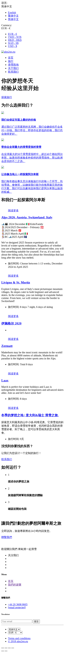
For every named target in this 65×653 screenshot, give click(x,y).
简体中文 (13, 19)
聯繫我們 (6, 537)
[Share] (6, 647)
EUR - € (12, 34)
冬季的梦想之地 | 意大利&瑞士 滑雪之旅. (30, 415)
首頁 (10, 581)
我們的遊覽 (14, 584)
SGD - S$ (13, 43)
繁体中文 (13, 15)
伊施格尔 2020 (11, 323)
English (12, 12)
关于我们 (13, 68)
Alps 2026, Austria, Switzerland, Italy (26, 217)
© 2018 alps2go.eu (18, 641)
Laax (4, 380)
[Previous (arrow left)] (2, 650)
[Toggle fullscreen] (9, 647)
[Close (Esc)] (2, 647)
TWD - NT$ (14, 37)
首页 (10, 57)
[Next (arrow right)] (6, 650)
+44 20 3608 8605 (18, 604)
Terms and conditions (19, 638)
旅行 (10, 61)
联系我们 (13, 71)
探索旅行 (6, 97)
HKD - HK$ (15, 40)
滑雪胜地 (13, 64)
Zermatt (6, 346)
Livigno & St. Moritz (15, 282)
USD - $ (12, 46)
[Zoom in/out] (12, 647)
